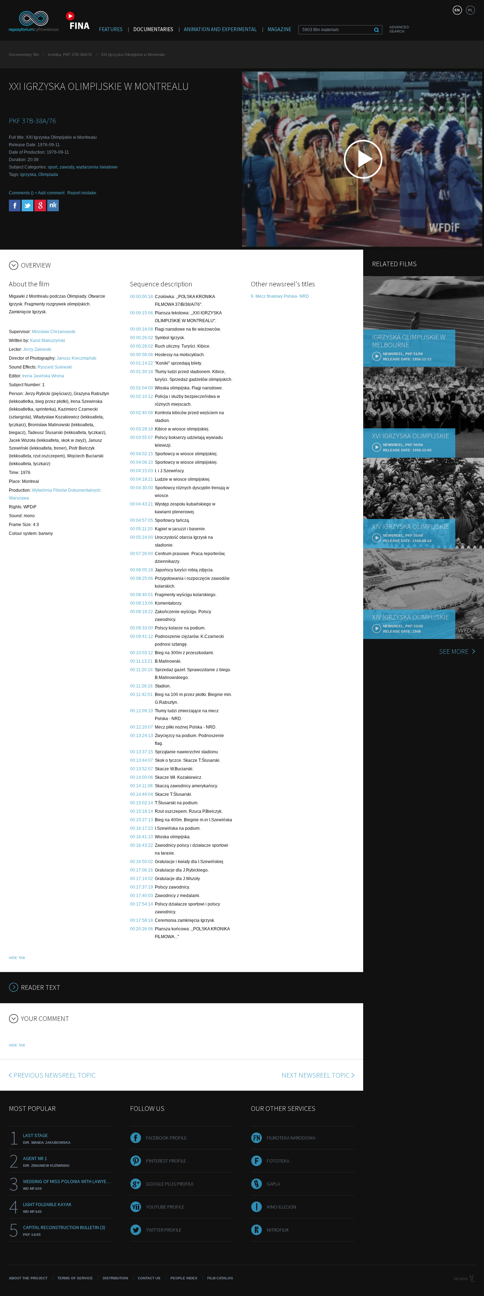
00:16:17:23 (141, 828)
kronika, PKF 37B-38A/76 (70, 54)
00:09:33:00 (141, 628)
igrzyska (28, 174)
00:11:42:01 (141, 694)
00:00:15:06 (141, 312)
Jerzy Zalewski (37, 349)
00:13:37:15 (141, 751)
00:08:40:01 (141, 594)
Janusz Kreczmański (76, 358)
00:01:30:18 (141, 371)
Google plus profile (170, 1184)
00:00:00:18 (141, 296)
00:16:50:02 (141, 861)
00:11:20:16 (141, 669)
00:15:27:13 (141, 819)
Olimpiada (48, 174)
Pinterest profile (166, 1161)
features (111, 29)
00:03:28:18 (141, 429)
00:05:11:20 (141, 528)
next (316, 1075)
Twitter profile (163, 1230)
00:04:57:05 (141, 520)
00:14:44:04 (141, 794)
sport (52, 167)
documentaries (153, 29)
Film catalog (220, 1278)
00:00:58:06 (141, 354)
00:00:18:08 (141, 329)
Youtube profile (165, 1207)
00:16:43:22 (141, 845)
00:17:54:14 (141, 904)
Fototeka (278, 1161)
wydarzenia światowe (97, 167)
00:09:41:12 (141, 636)
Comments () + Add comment (36, 192)
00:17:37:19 (141, 887)
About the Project (28, 1278)
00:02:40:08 (141, 412)
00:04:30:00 (141, 487)
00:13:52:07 (141, 768)
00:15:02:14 (141, 802)
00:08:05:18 (141, 569)
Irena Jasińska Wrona (43, 375)
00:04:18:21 (141, 479)
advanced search (399, 29)
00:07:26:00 (141, 553)
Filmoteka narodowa (291, 1138)
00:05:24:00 (141, 537)
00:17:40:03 (141, 895)
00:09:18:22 (141, 611)
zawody (67, 167)
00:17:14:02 (141, 878)
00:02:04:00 (141, 388)
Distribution (115, 1278)
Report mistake (81, 192)
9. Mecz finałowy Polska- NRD (280, 296)
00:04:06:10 (141, 462)
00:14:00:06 (141, 777)
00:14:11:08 (141, 785)
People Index (183, 1278)
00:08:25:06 (141, 578)
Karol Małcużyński (47, 340)
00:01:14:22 (141, 363)
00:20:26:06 (141, 928)
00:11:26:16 (141, 686)
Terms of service (75, 1278)
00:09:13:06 (141, 603)
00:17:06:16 (141, 870)
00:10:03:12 (141, 652)
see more (453, 651)
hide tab (17, 958)
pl (470, 10)
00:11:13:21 (141, 661)
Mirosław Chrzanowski (53, 331)
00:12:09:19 (141, 710)
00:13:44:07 (141, 760)
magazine (279, 29)
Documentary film (24, 54)
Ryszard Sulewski (55, 367)
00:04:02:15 (141, 453)
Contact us (149, 1278)
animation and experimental (220, 29)
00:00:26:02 (141, 337)
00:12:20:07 (141, 727)
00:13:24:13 (141, 735)
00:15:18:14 (141, 811)
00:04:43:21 (141, 504)
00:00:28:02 (141, 346)
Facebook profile (166, 1138)
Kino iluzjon (281, 1207)
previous (54, 1075)
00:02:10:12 (141, 396)
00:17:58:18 (141, 920)
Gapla (273, 1184)
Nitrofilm (277, 1230)
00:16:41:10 (141, 836)
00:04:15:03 (141, 470)
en (457, 10)
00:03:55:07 (141, 437)
